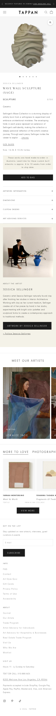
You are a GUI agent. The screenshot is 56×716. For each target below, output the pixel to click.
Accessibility (9, 598)
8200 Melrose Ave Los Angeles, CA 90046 (25, 679)
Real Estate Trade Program (17, 637)
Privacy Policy (10, 589)
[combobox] (46, 12)
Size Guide (8, 144)
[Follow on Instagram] (4, 700)
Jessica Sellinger (13, 83)
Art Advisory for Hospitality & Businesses (25, 633)
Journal (7, 613)
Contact (7, 574)
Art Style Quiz (10, 579)
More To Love (16, 452)
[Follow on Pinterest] (12, 700)
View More (28, 510)
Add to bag (28, 177)
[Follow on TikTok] (20, 700)
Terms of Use (10, 594)
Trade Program (11, 623)
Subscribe (14, 553)
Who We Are (9, 647)
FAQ (5, 569)
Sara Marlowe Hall (42, 4)
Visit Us (7, 642)
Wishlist (7, 652)
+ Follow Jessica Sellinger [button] (17, 333)
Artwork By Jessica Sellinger (27, 326)
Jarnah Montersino (13, 495)
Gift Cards (8, 584)
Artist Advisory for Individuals (19, 628)
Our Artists (8, 618)
